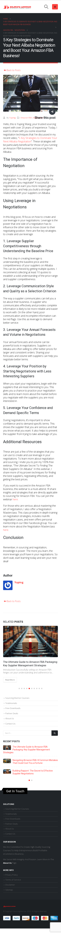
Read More (32, 676)
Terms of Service (13, 876)
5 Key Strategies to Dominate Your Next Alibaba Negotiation (30, 139)
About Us (9, 715)
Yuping (12, 117)
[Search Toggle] (46, 7)
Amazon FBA (26, 117)
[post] (37, 744)
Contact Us (10, 720)
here (15, 499)
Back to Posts (13, 70)
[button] (19, 685)
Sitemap (9, 886)
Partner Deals (11, 710)
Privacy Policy (11, 872)
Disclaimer (10, 881)
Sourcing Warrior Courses (17, 694)
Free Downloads (12, 705)
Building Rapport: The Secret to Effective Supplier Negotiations (27, 663)
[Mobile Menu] (55, 6)
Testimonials (11, 699)
